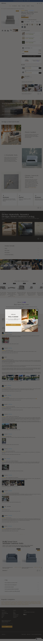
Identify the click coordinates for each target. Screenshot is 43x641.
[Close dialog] (37, 310)
